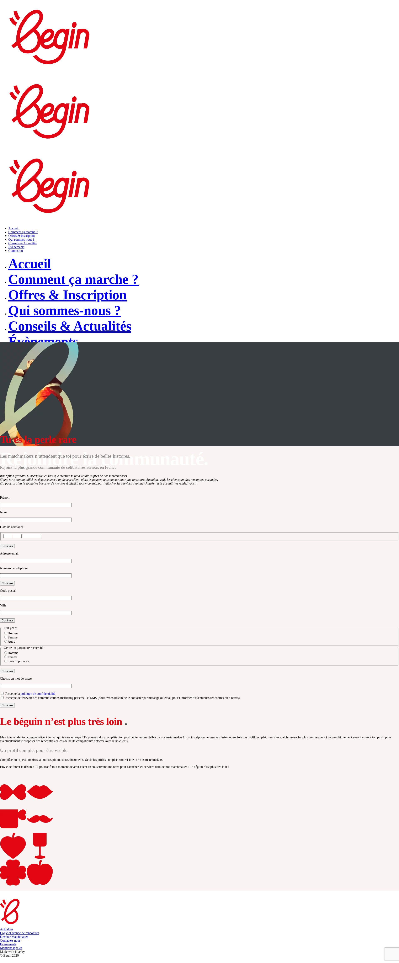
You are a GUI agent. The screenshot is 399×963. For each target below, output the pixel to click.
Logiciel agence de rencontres (19, 933)
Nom (3, 512)
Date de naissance (11, 527)
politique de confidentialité (38, 693)
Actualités (6, 929)
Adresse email (9, 553)
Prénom (5, 497)
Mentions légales (11, 948)
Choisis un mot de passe (16, 678)
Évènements (8, 944)
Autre (11, 641)
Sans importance (18, 661)
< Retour (6, 490)
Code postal (8, 590)
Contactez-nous (10, 940)
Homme (13, 633)
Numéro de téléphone (14, 568)
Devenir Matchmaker (14, 936)
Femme (12, 637)
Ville (3, 605)
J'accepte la (29, 693)
